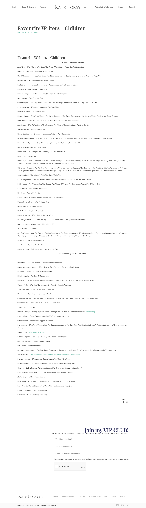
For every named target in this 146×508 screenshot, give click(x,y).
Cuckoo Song (90, 312)
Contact (132, 7)
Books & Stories (28, 7)
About (13, 7)
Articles (43, 7)
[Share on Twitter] (127, 402)
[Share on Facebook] (123, 402)
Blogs (120, 7)
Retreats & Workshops (104, 7)
